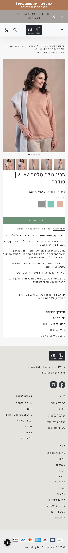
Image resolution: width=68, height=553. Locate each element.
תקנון (29, 408)
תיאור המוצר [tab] (59, 228)
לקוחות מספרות (56, 428)
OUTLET (60, 482)
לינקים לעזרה (24, 396)
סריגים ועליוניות (56, 500)
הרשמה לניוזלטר (56, 422)
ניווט (62, 396)
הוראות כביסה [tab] (33, 228)
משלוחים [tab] (46, 228)
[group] (34, 16)
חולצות (61, 458)
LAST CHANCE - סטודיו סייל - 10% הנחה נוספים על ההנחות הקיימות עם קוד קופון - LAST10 (36, 47)
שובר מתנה (56, 415)
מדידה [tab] (20, 228)
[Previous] (54, 16)
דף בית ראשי (58, 403)
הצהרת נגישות (24, 420)
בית (63, 43)
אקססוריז (60, 517)
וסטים (62, 488)
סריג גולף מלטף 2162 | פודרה (50, 52)
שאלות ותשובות (24, 403)
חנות (62, 446)
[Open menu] (62, 30)
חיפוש (62, 408)
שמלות (61, 470)
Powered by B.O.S (33, 547)
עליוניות (61, 494)
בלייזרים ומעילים (56, 505)
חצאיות (61, 476)
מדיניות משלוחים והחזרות (18, 414)
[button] (9, 164)
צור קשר (27, 426)
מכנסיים (60, 464)
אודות (29, 432)
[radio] (60, 204)
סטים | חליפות (57, 511)
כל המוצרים (26, 438)
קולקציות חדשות (56, 453)
